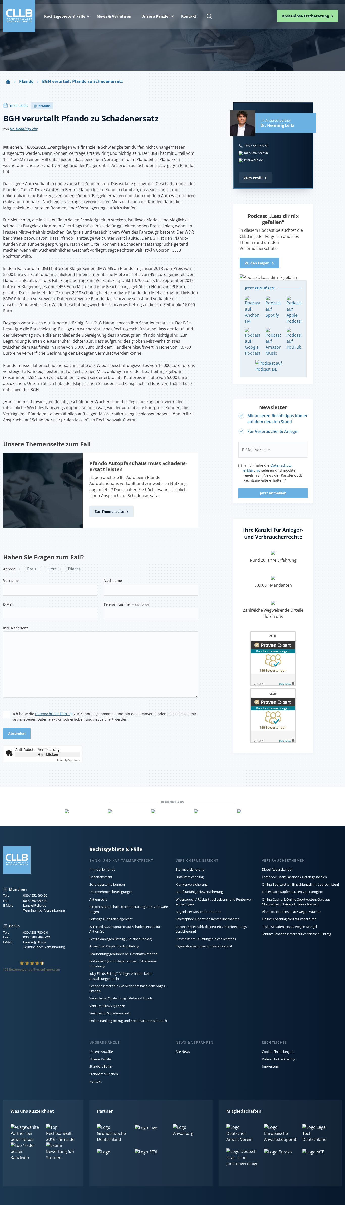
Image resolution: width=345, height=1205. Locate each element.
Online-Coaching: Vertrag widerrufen (289, 919)
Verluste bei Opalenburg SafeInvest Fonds (120, 998)
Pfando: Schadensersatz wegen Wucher (291, 911)
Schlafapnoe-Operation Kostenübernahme (207, 919)
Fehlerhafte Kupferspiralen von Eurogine (292, 891)
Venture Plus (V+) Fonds (107, 1006)
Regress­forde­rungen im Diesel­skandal (204, 946)
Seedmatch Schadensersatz (110, 1013)
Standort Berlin (100, 1066)
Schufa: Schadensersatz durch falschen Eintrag (296, 934)
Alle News (183, 1051)
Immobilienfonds (102, 869)
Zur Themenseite (109, 511)
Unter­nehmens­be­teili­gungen (111, 891)
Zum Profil (253, 177)
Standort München (103, 1074)
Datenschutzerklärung (54, 713)
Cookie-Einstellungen (277, 1051)
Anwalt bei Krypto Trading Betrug (114, 946)
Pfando (26, 81)
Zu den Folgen (257, 263)
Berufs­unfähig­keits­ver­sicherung (199, 891)
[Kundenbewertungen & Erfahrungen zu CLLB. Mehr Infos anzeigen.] (273, 659)
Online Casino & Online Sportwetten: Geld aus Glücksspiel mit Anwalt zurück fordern (296, 902)
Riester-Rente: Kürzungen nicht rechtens (206, 939)
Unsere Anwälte (101, 1051)
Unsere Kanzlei (100, 1059)
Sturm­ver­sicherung (190, 869)
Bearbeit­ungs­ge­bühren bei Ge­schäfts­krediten (123, 954)
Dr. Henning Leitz (23, 128)
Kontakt (95, 1081)
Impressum (270, 1066)
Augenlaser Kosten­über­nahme (198, 911)
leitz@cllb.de (253, 160)
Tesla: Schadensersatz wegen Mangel (289, 926)
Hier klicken (48, 754)
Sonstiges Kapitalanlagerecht (111, 919)
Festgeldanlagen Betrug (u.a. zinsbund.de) (120, 939)
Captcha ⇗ (68, 760)
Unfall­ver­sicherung (190, 877)
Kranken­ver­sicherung (192, 884)
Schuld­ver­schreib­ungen (107, 884)
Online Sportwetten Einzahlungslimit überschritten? (300, 884)
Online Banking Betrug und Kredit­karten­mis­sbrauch (128, 1020)
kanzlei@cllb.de (34, 905)
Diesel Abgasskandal (277, 869)
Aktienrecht (98, 899)
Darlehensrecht (100, 877)
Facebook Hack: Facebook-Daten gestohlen (294, 877)
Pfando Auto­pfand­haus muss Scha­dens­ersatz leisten (138, 466)
